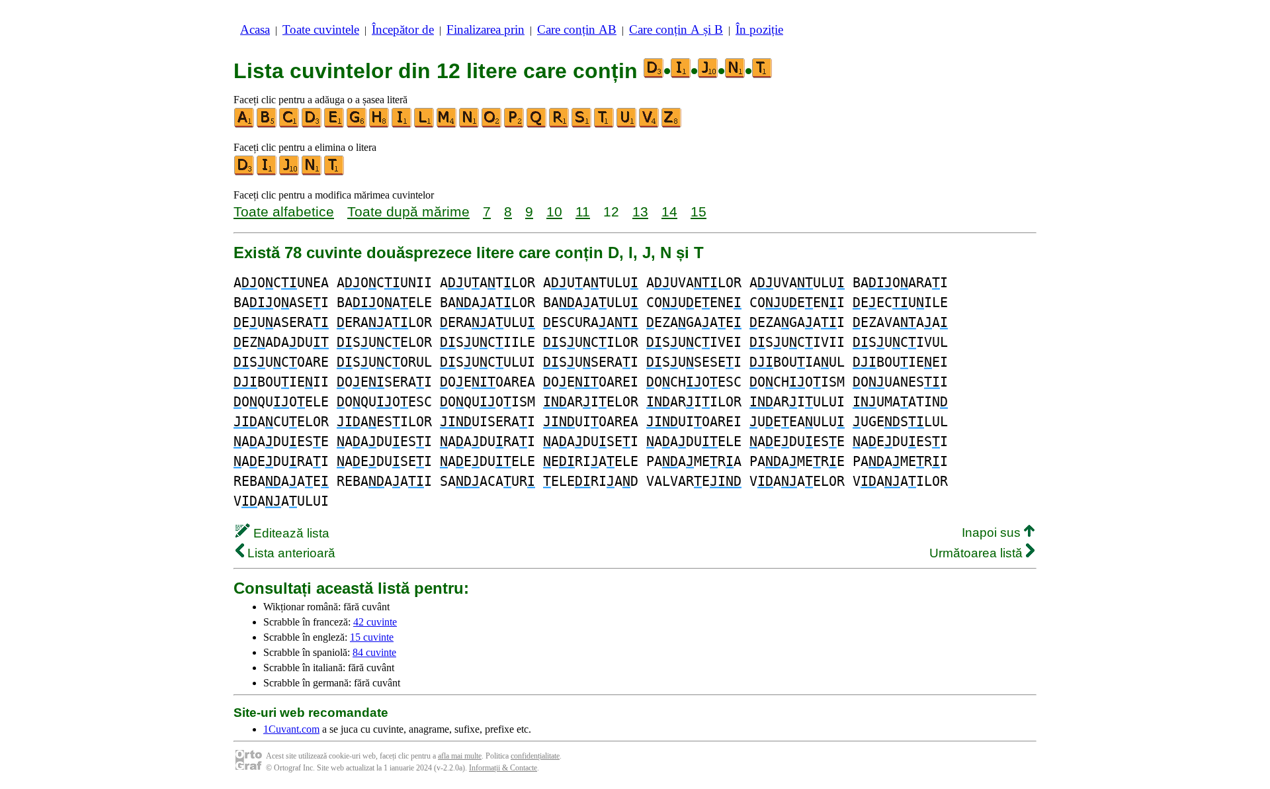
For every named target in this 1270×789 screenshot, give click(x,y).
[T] (604, 124)
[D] (312, 124)
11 (582, 211)
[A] (244, 124)
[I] (402, 124)
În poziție (759, 29)
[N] (469, 124)
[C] (289, 124)
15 (698, 211)
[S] (582, 124)
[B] (267, 124)
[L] (424, 124)
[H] (379, 124)
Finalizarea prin (485, 29)
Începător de (403, 29)
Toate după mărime (408, 211)
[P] (514, 124)
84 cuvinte (374, 652)
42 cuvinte (375, 621)
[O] (492, 124)
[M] (447, 124)
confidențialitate (535, 756)
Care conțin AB (576, 29)
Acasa (255, 29)
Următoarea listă (977, 553)
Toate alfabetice (283, 211)
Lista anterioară (289, 553)
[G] (357, 124)
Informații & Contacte (503, 767)
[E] (334, 124)
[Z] (672, 124)
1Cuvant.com (291, 729)
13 (640, 211)
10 (554, 211)
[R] (559, 124)
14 (669, 211)
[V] (649, 124)
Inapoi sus (993, 532)
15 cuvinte (372, 637)
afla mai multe (460, 756)
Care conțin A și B (676, 29)
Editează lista (289, 533)
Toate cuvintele (320, 29)
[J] (289, 172)
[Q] (537, 124)
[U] (627, 124)
